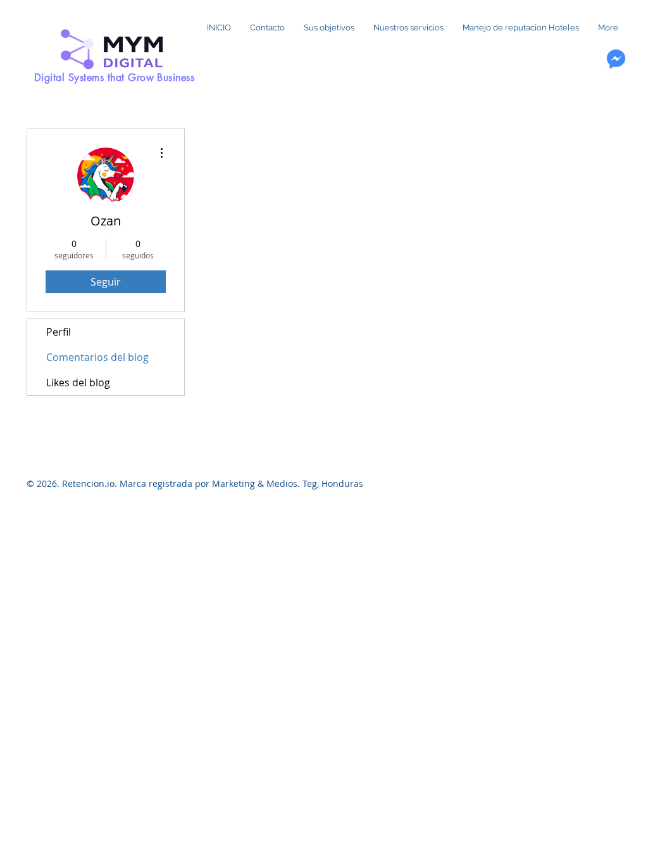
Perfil (58, 332)
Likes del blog (78, 382)
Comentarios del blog (97, 357)
